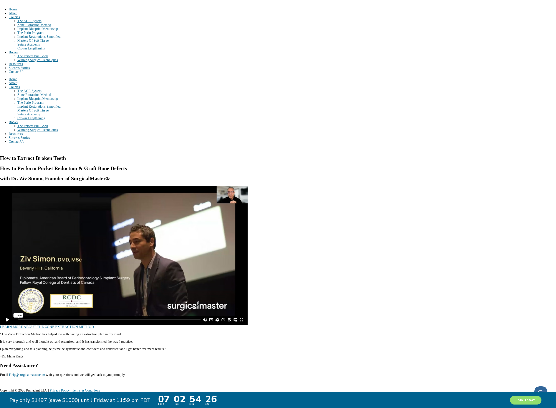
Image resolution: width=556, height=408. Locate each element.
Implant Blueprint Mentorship (37, 29)
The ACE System (29, 21)
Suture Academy (28, 44)
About (13, 13)
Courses (14, 17)
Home (13, 9)
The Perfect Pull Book (32, 56)
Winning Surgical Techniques (37, 60)
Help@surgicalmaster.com (27, 375)
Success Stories (19, 68)
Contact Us (16, 72)
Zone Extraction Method (34, 25)
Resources (16, 64)
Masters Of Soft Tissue (33, 40)
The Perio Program (30, 32)
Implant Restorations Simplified (39, 36)
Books (13, 52)
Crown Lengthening (31, 48)
